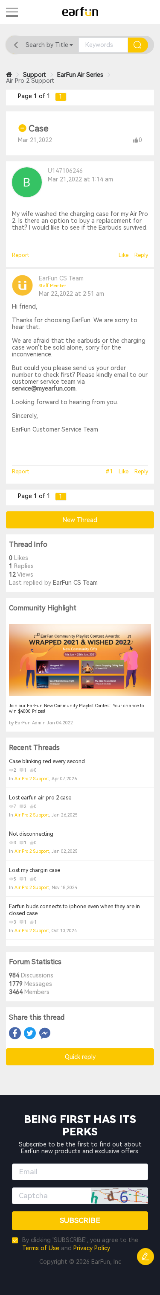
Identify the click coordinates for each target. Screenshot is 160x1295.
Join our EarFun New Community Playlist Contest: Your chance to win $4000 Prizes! (76, 708)
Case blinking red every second (47, 761)
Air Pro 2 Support (32, 779)
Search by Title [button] (47, 44)
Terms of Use (40, 1248)
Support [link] (34, 74)
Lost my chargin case (34, 870)
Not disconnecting (31, 834)
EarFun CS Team (61, 278)
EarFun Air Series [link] (80, 74)
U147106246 (65, 170)
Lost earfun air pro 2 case (40, 798)
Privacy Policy (91, 1248)
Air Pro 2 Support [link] (30, 80)
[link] (9, 74)
